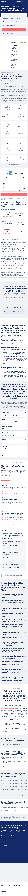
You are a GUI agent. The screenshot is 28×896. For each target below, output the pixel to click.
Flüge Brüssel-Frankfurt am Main (9, 795)
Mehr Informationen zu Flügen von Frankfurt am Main (14, 765)
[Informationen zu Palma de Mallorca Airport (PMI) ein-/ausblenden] (25, 730)
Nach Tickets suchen (7, 216)
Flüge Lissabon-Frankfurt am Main (9, 810)
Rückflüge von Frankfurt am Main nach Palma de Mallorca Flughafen (14, 762)
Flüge (7, 816)
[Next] (24, 172)
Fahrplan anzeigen (7, 233)
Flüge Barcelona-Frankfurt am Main (9, 792)
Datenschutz (4, 888)
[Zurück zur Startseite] (3, 2)
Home (2, 816)
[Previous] (5, 307)
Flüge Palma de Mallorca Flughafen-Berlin (11, 780)
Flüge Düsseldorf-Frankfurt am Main (10, 789)
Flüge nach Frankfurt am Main (17, 816)
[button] (8, 21)
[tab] (7, 176)
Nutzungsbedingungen (14, 885)
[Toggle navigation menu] (26, 2)
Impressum (4, 885)
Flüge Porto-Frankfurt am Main (8, 807)
